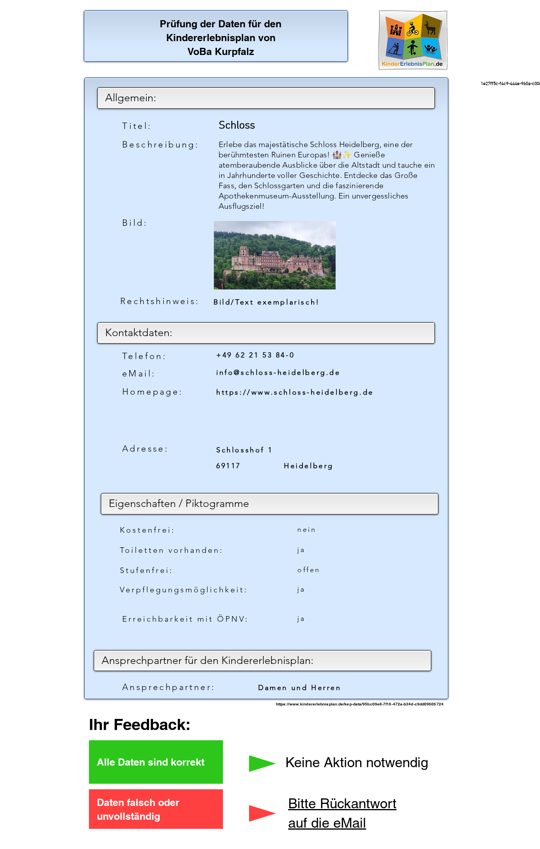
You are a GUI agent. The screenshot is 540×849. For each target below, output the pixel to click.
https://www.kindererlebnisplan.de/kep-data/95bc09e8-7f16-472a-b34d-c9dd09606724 (360, 704)
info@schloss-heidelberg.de (278, 372)
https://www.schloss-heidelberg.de (295, 392)
